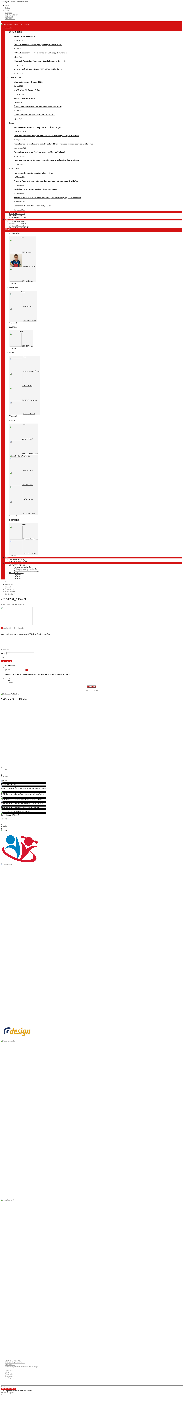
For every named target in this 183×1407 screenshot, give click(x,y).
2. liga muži (17, 575)
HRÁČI (7, 229)
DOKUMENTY (10, 219)
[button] (91, 768)
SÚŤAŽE (8, 563)
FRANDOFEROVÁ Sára (31, 371)
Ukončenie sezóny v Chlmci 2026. (28, 82)
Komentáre (9, 584)
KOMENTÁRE (15, 168)
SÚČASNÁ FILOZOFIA (18, 216)
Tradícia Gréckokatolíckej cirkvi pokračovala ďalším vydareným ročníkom (46, 136)
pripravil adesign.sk (7, 1393)
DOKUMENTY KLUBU (18, 223)
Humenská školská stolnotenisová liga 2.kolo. (33, 206)
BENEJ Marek (27, 306)
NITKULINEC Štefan (30, 539)
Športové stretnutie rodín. (25, 98)
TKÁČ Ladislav (28, 499)
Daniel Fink (20, 604)
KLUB (7, 212)
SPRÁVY (8, 28)
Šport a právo (10, 589)
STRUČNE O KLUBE (17, 214)
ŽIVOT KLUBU (15, 77)
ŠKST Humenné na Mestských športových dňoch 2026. (38, 44)
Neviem (10, 683)
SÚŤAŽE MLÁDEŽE (17, 565)
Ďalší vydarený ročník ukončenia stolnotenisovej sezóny (38, 106)
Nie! (9, 681)
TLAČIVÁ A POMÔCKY (18, 225)
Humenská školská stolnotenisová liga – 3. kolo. (34, 173)
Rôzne (11, 123)
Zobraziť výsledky (91, 690)
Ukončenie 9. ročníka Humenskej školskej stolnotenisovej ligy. (40, 61)
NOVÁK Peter (25, 456)
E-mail (4, 657)
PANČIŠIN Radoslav (29, 400)
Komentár (5, 649)
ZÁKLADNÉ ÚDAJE (17, 221)
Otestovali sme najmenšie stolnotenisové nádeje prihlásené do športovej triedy (47, 160)
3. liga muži (17, 576)
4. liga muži (17, 578)
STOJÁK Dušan (27, 485)
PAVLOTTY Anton (29, 553)
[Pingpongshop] (91, 943)
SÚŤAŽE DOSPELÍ (16, 573)
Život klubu (10, 594)
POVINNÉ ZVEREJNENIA (19, 227)
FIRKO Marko (27, 252)
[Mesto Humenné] (91, 1278)
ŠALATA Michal (29, 414)
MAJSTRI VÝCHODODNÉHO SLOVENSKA (34, 115)
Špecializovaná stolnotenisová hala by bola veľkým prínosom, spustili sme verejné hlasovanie (54, 144)
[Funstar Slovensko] (91, 1119)
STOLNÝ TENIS (15, 32)
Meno (3, 653)
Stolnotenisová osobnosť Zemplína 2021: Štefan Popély (38, 127)
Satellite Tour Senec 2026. (25, 36)
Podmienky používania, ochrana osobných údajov (21, 1367)
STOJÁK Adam (27, 281)
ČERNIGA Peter (27, 346)
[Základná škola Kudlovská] (91, 848)
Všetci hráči (13, 283)
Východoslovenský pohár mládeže (25, 569)
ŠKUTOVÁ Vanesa (29, 321)
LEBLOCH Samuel (28, 266)
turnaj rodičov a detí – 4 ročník (12, 628)
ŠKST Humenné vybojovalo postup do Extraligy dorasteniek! (40, 53)
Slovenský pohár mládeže (22, 567)
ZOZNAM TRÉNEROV (17, 559)
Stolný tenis (10, 592)
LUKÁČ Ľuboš (27, 439)
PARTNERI (9, 17)
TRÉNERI (8, 557)
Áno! (9, 678)
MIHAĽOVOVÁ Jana (30, 454)
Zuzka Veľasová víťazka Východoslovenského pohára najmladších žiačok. (46, 181)
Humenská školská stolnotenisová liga (26, 571)
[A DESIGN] (91, 1031)
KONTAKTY (10, 19)
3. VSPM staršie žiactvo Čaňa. (27, 90)
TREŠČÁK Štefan (28, 514)
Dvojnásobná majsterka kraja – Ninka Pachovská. (36, 189)
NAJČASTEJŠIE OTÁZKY (19, 561)
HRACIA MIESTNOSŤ (17, 217)
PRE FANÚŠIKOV (12, 15)
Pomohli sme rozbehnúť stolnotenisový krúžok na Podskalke (40, 152)
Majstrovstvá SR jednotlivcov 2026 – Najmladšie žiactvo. (38, 69)
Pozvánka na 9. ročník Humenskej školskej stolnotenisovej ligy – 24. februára (47, 197)
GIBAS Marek (27, 386)
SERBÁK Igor (28, 470)
